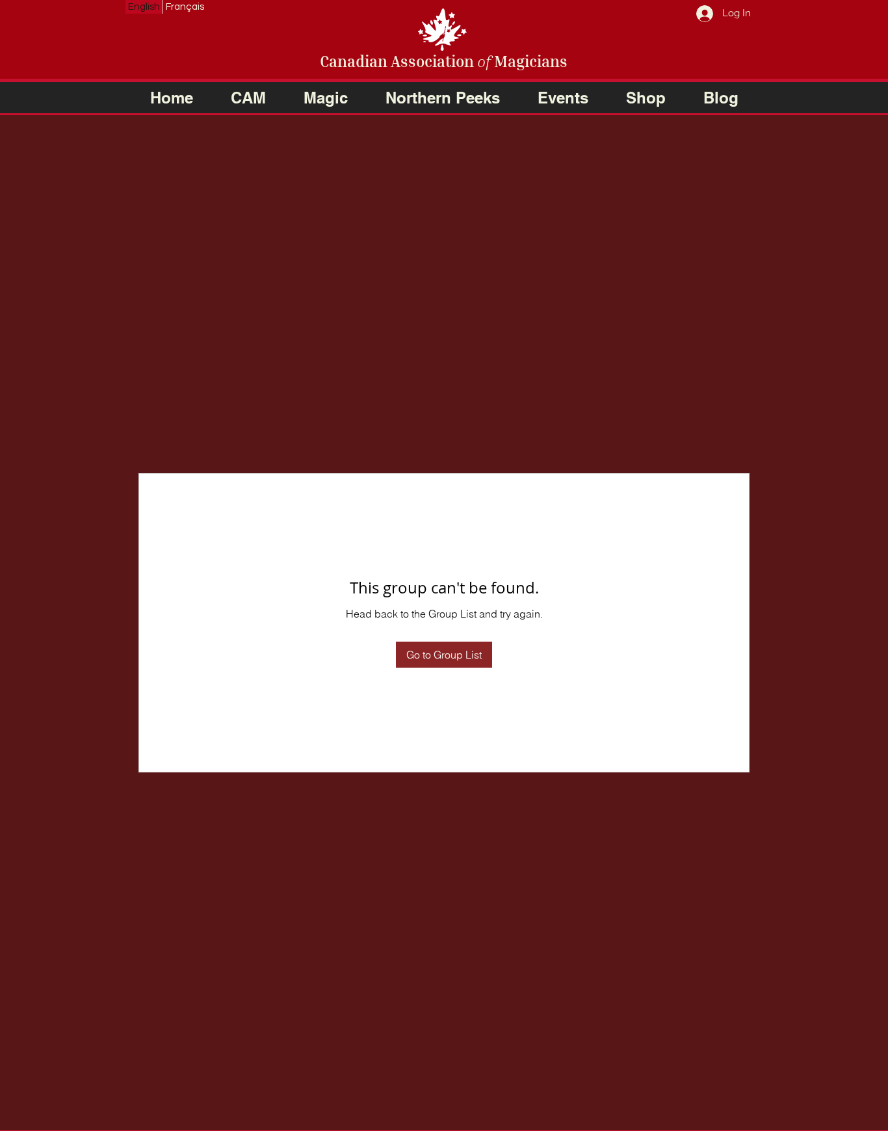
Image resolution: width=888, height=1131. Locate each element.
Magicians (529, 61)
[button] (248, 97)
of (484, 61)
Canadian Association (398, 61)
